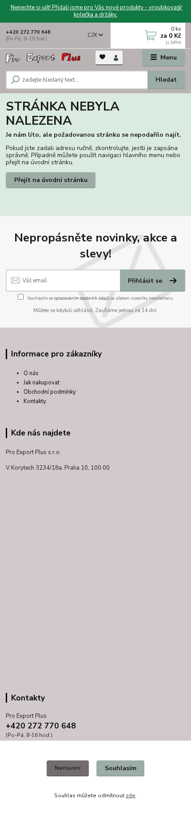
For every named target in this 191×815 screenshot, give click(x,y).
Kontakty (35, 401)
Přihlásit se (146, 281)
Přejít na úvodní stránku (51, 180)
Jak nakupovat (42, 383)
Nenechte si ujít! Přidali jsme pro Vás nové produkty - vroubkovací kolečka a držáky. (96, 11)
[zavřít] (180, 9)
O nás (31, 373)
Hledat (166, 79)
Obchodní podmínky (50, 392)
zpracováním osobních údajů (81, 298)
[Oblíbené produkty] (102, 57)
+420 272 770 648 (28, 32)
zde (130, 795)
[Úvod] (43, 58)
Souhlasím (120, 768)
